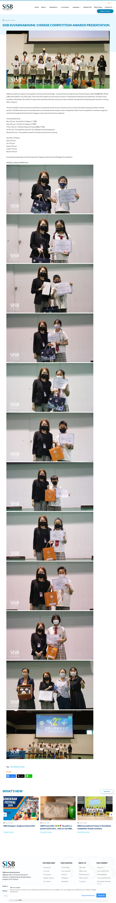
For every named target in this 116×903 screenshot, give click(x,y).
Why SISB (82, 867)
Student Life (87, 7)
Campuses (76, 7)
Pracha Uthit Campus (9, 832)
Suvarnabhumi (65, 871)
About (43, 7)
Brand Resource (84, 874)
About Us (100, 867)
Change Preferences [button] (88, 895)
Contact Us (108, 7)
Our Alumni (47, 881)
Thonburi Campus (82, 832)
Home (37, 7)
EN (109, 3)
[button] (111, 814)
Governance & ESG (103, 871)
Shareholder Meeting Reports (103, 883)
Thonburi (64, 874)
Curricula (46, 871)
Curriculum (65, 7)
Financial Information (103, 878)
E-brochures (47, 874)
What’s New (98, 7)
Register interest (48, 878)
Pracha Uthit (65, 867)
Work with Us (83, 878)
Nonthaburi (65, 881)
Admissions (53, 7)
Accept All (101, 895)
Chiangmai (64, 878)
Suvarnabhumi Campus (46, 832)
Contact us (82, 881)
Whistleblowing (102, 874)
